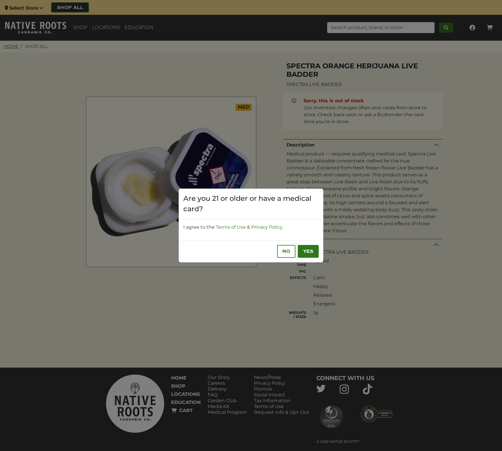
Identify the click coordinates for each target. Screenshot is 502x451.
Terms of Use (231, 227)
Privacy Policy (267, 227)
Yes (308, 251)
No (286, 251)
